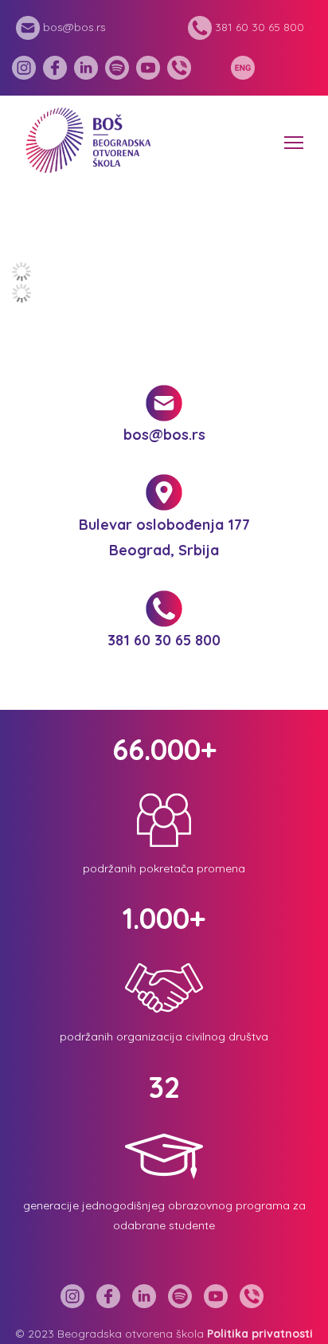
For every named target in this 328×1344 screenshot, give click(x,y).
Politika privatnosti (260, 1333)
